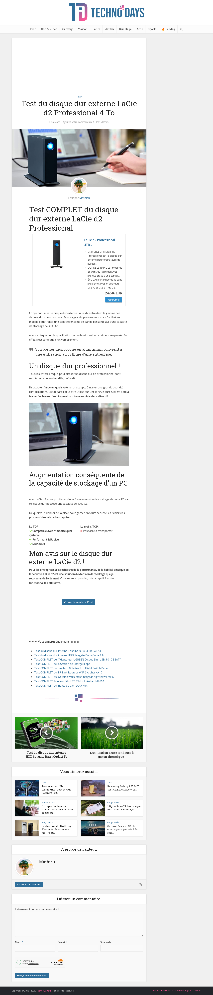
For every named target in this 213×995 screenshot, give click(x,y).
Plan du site (167, 990)
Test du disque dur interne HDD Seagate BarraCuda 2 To (69, 655)
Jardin (109, 29)
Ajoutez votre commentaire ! (78, 122)
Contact (197, 990)
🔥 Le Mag (168, 29)
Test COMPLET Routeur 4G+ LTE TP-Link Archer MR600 (69, 681)
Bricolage (125, 29)
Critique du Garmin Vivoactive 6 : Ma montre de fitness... (57, 809)
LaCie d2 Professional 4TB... (99, 242)
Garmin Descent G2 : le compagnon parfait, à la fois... (122, 829)
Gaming (67, 29)
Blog (109, 802)
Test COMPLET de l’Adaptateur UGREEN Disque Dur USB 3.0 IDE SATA (77, 659)
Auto (140, 29)
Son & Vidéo (49, 29)
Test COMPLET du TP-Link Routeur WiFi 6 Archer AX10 (68, 672)
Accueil (156, 990)
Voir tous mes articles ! (29, 884)
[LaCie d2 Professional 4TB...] (57, 254)
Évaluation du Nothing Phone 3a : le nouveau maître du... (56, 829)
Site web (105, 942)
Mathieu (105, 122)
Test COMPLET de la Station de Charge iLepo (62, 664)
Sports (152, 29)
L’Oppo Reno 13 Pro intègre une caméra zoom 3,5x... (124, 807)
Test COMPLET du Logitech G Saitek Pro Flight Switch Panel (71, 668)
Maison (83, 29)
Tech (33, 29)
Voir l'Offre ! (113, 299)
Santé (96, 29)
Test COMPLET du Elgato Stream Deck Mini (61, 685)
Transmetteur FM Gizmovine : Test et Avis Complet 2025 (56, 790)
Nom (19, 942)
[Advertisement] (79, 66)
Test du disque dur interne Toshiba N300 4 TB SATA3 (67, 651)
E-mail (63, 942)
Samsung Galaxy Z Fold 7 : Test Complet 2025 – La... (123, 788)
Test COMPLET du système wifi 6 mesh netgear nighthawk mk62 (74, 677)
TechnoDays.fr (44, 990)
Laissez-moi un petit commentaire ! (37, 909)
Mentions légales (183, 990)
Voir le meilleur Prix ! (80, 602)
